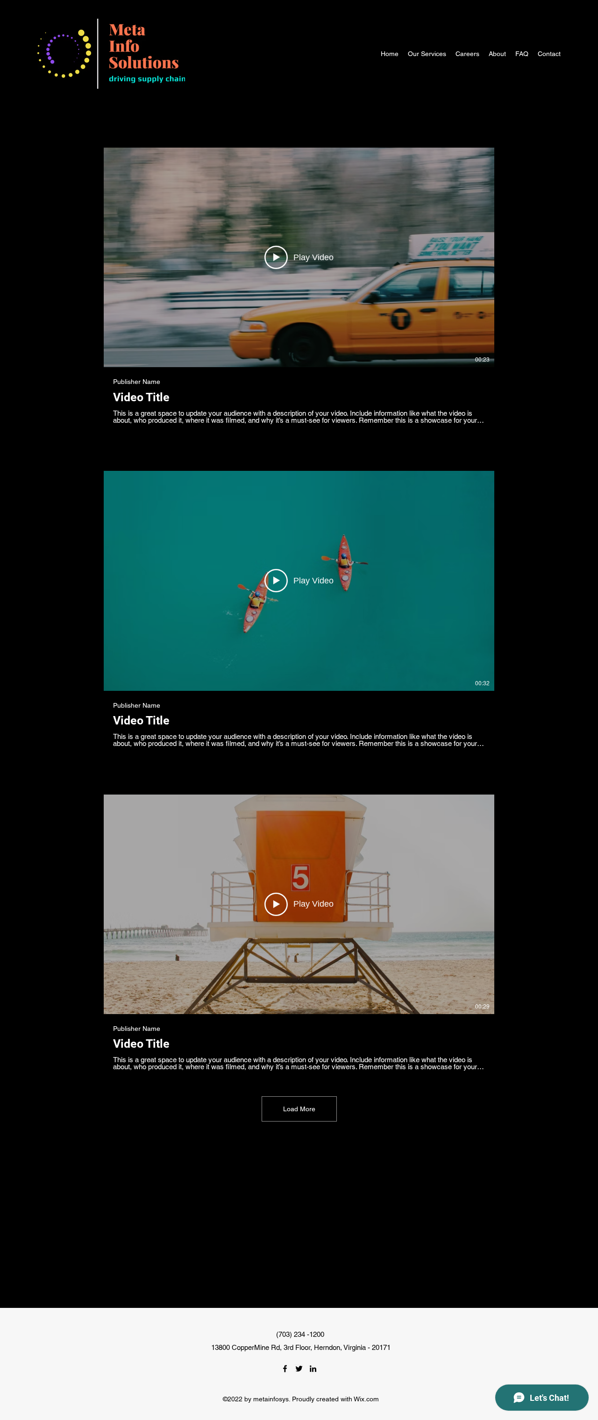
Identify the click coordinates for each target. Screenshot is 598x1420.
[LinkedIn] (313, 1368)
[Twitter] (299, 1368)
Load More (299, 1109)
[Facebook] (285, 1368)
